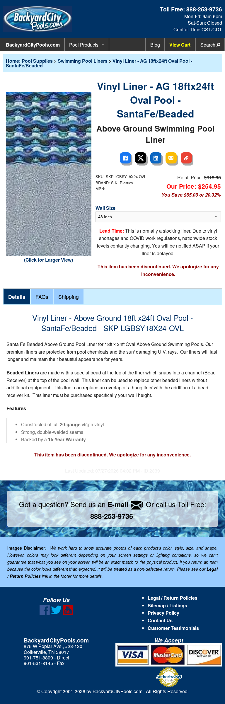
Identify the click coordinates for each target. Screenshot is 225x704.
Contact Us (160, 620)
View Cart (179, 44)
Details (16, 296)
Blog (155, 44)
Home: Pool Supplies (29, 60)
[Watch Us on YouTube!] (68, 613)
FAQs (41, 296)
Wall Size (105, 207)
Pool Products (83, 44)
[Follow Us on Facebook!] (45, 613)
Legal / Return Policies (172, 597)
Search (208, 44)
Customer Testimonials (173, 628)
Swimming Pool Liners (83, 60)
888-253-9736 (204, 9)
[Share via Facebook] (125, 157)
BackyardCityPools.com (33, 44)
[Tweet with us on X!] (56, 613)
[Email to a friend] (171, 157)
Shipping (68, 296)
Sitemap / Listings (167, 605)
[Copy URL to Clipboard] (186, 157)
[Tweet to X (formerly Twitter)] (140, 157)
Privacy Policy (163, 612)
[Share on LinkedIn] (155, 157)
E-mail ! (126, 504)
